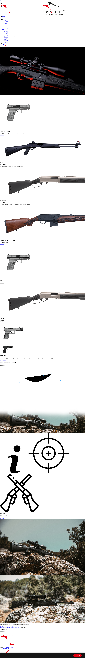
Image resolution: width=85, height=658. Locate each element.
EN (1, 36)
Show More (2, 135)
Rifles (6, 579)
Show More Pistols (3, 292)
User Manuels (6, 42)
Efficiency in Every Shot (7, 557)
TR (2, 36)
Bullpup (5, 39)
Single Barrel (6, 40)
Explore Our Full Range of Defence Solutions (10, 558)
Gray (1, 276)
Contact (3, 43)
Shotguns (4, 579)
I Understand (77, 655)
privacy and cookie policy (20, 656)
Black (1, 286)
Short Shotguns (6, 37)
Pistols (8, 579)
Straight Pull (5, 38)
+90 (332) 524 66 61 (6, 580)
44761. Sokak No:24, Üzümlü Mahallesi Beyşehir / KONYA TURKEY (26, 580)
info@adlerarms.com (12, 580)
